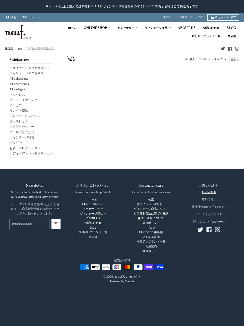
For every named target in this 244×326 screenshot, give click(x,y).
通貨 (24, 17)
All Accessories (19, 84)
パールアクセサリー (23, 132)
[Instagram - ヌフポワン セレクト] (237, 49)
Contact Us (209, 192)
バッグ (14, 142)
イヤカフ (16, 105)
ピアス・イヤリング (23, 100)
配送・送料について (151, 218)
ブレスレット (19, 121)
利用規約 (151, 246)
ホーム (93, 199)
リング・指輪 (19, 110)
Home (9, 48)
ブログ (151, 227)
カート (225, 17)
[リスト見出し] (237, 59)
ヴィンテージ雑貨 (22, 137)
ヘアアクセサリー (22, 126)
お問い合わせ (93, 223)
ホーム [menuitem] (72, 28)
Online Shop (91, 204)
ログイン (168, 17)
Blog (93, 227)
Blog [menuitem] (231, 28)
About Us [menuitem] (186, 28)
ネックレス (17, 94)
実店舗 (93, 237)
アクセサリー (91, 208)
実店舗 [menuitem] (232, 36)
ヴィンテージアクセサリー (28, 73)
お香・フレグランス (23, 148)
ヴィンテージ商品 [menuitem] (156, 28)
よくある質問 (151, 237)
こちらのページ (215, 221)
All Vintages (17, 89)
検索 (151, 199)
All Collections (19, 78)
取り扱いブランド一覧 (93, 232)
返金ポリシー (151, 223)
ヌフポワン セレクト (127, 276)
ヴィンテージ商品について (151, 208)
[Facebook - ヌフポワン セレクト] (230, 49)
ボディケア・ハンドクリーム (30, 153)
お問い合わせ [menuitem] (210, 28)
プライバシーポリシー (151, 204)
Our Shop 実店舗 (151, 232)
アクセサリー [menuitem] (125, 28)
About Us (93, 218)
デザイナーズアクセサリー (28, 68)
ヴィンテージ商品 (91, 213)
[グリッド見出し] (233, 59)
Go (56, 223)
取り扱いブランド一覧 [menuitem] (206, 36)
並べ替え (190, 59)
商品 (20, 48)
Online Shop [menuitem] (95, 28)
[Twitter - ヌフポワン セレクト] (223, 49)
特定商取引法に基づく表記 (151, 213)
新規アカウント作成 (191, 17)
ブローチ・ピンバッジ (25, 116)
